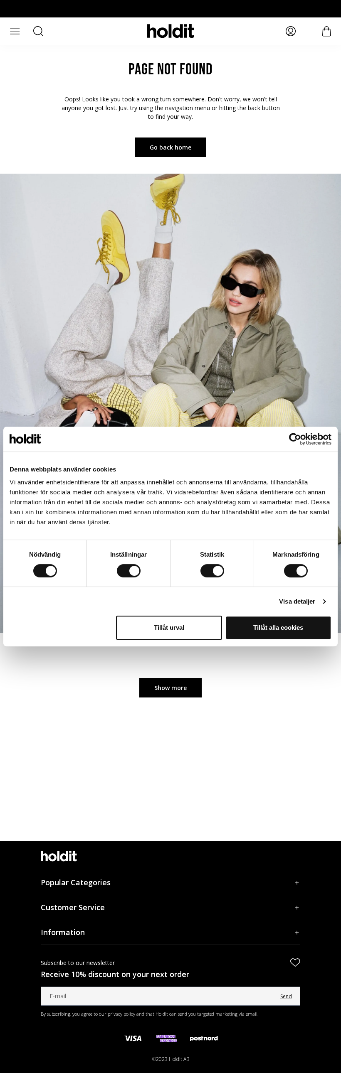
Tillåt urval (169, 627)
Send (286, 996)
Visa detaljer (297, 601)
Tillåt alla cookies (278, 627)
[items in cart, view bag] (326, 31)
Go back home (170, 147)
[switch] (129, 570)
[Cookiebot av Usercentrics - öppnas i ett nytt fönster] (295, 439)
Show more (170, 688)
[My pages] (291, 31)
